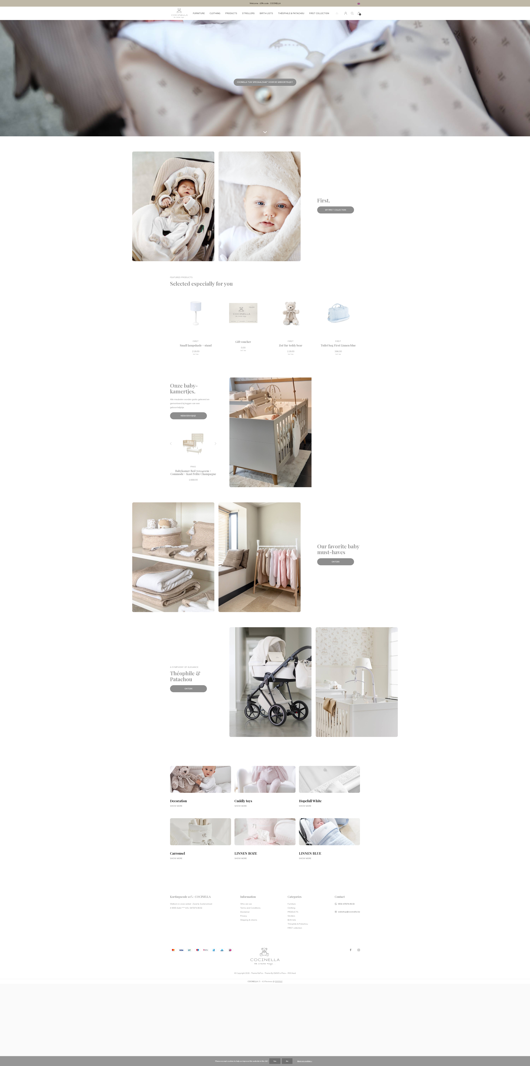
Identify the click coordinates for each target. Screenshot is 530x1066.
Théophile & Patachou (291, 13)
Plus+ (283, 973)
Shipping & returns (248, 920)
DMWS (277, 973)
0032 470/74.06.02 (346, 904)
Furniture (199, 13)
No (287, 1061)
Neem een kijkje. (188, 415)
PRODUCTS (231, 13)
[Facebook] (350, 950)
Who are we (246, 904)
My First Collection (335, 210)
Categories (294, 896)
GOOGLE (278, 981)
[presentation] (171, 443)
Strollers (248, 13)
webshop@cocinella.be (349, 912)
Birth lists (266, 13)
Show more (176, 806)
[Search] (352, 13)
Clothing (215, 13)
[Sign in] (345, 13)
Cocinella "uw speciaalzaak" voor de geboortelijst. (265, 82)
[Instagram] (358, 950)
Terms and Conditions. (250, 908)
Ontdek (336, 561)
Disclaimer (245, 912)
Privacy (243, 916)
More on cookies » (304, 1061)
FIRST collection (319, 13)
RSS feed (292, 973)
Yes (274, 1061)
